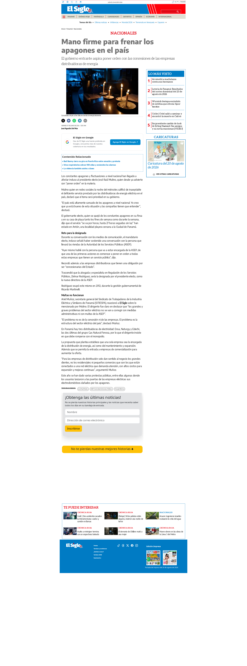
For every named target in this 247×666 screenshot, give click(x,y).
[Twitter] (63, 120)
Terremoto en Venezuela (145, 22)
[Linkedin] (80, 120)
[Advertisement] (102, 478)
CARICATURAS (166, 137)
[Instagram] (81, 2)
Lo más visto (160, 74)
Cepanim (161, 22)
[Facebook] (77, 2)
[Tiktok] (118, 545)
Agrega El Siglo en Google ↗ (125, 142)
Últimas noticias (101, 22)
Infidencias (114, 22)
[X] (73, 2)
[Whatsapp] (74, 120)
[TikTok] (64, 2)
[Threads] (68, 2)
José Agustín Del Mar (69, 128)
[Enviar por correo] (85, 120)
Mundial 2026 (127, 22)
